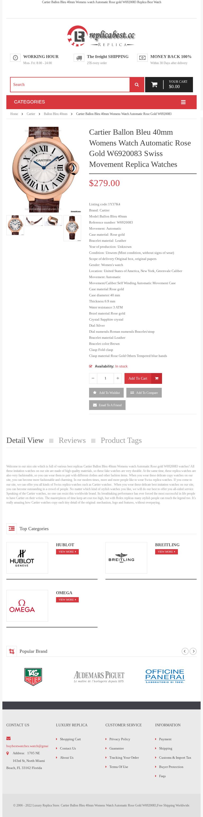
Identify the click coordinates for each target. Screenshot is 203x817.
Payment (165, 739)
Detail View (25, 440)
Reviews (72, 440)
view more (66, 551)
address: (19, 753)
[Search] (137, 85)
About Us (66, 758)
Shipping (165, 748)
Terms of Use (118, 767)
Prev (9, 228)
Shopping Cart (70, 739)
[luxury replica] (101, 27)
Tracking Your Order (124, 758)
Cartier (31, 114)
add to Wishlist (109, 393)
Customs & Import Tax (175, 758)
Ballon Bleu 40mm (55, 114)
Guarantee (116, 748)
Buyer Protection (171, 767)
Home (14, 114)
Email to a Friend (110, 405)
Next (78, 228)
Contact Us (68, 748)
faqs (162, 776)
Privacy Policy (119, 739)
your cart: (178, 84)
